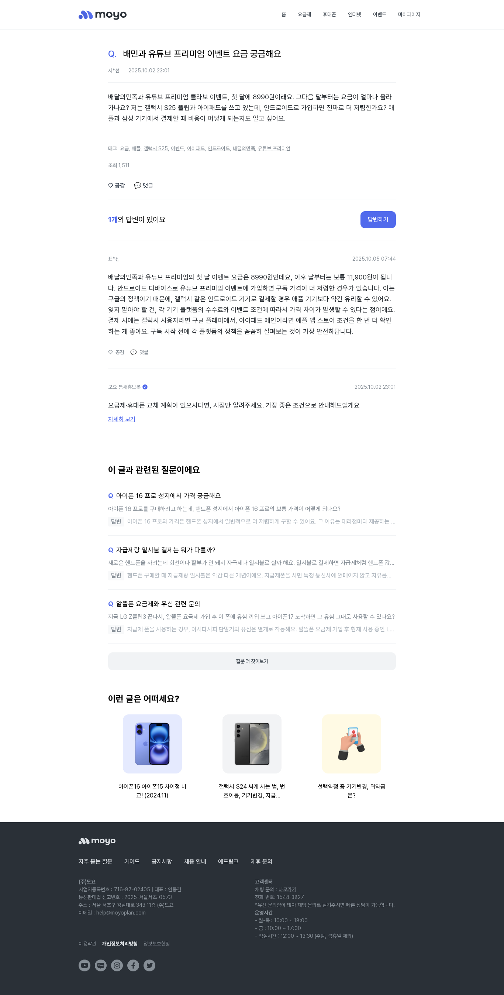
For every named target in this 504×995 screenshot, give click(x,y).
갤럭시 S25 (156, 148)
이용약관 (87, 944)
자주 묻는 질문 (96, 861)
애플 (136, 148)
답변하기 (378, 219)
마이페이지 (409, 14)
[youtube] (84, 965)
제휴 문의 (262, 861)
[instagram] (117, 965)
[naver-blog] (101, 965)
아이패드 (196, 148)
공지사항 (162, 861)
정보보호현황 (157, 944)
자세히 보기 (121, 419)
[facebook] (133, 965)
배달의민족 (244, 148)
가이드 (132, 861)
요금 (124, 148)
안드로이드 (219, 148)
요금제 (304, 14)
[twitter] (149, 965)
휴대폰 (329, 14)
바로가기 (287, 889)
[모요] (97, 841)
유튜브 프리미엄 (274, 148)
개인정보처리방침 (120, 944)
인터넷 (354, 14)
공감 (116, 185)
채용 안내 (195, 861)
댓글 (143, 185)
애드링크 (228, 861)
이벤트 (379, 14)
